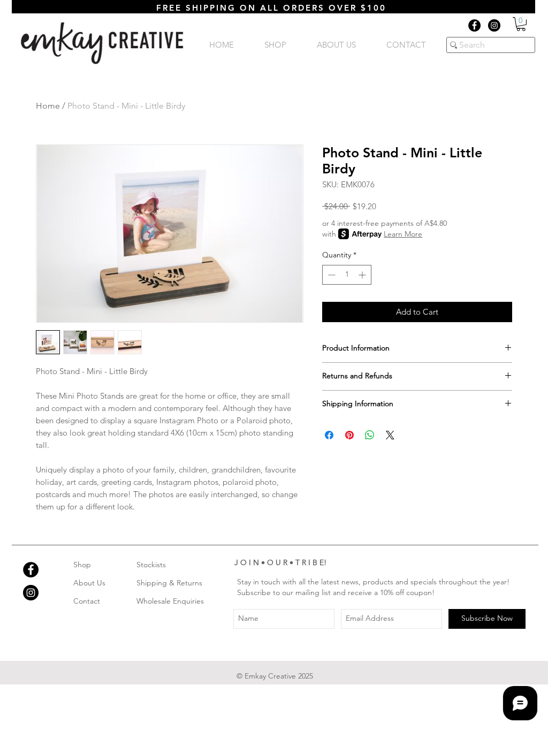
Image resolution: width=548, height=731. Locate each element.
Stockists (151, 564)
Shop (82, 564)
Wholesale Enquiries (170, 601)
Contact (86, 601)
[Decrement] (330, 274)
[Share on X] (390, 435)
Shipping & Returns (169, 583)
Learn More (403, 234)
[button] (521, 24)
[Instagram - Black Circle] (494, 25)
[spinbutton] (346, 274)
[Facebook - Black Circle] (474, 25)
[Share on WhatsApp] (369, 435)
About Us (89, 583)
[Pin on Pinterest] (349, 435)
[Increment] (363, 274)
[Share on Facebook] (329, 435)
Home (48, 106)
